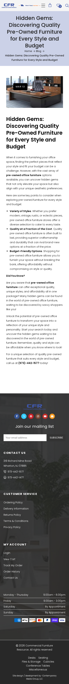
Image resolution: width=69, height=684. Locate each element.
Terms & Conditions (16, 521)
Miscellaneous (38, 669)
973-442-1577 (15, 471)
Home (28, 51)
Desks (32, 658)
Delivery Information (16, 508)
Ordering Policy (13, 502)
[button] (43, 6)
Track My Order (13, 565)
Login (7, 553)
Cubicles (48, 661)
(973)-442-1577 (28, 363)
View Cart (9, 559)
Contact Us (11, 577)
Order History (12, 571)
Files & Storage (31, 661)
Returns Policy (12, 515)
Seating (43, 658)
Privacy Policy (12, 527)
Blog (38, 51)
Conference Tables (38, 665)
